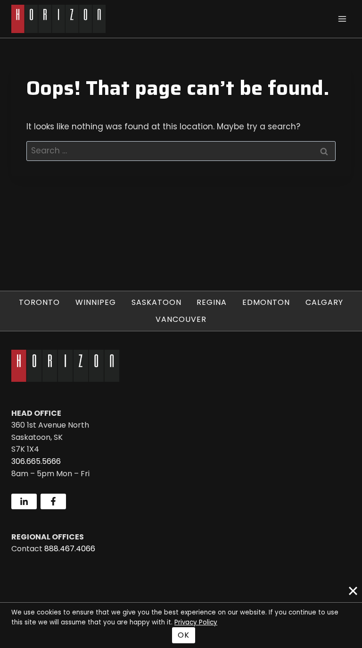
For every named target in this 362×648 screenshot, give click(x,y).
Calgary (324, 302)
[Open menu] (342, 18)
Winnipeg (95, 302)
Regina (212, 302)
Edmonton (266, 302)
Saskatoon (156, 302)
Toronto (39, 302)
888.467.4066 (69, 548)
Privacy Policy (195, 622)
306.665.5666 (36, 461)
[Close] (353, 590)
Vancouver (181, 319)
